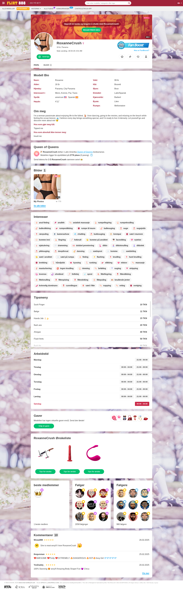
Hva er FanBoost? (141, 50)
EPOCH (43, 582)
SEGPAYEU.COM (53, 582)
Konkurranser (63, 9)
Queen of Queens (85, 152)
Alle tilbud (48, 9)
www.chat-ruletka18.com (27, 582)
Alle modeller (8, 9)
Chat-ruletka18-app (83, 9)
